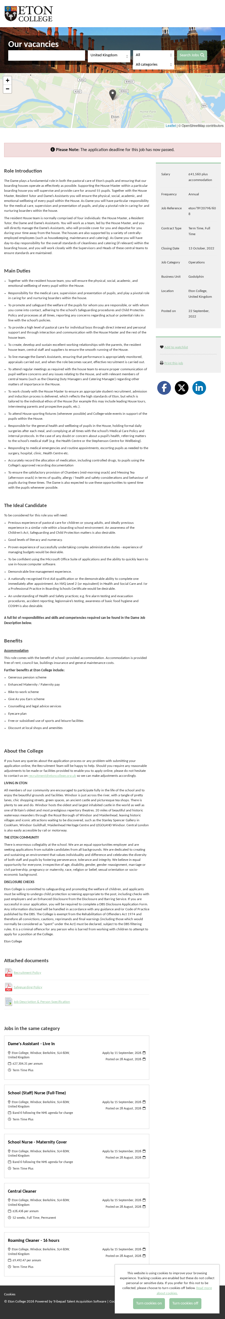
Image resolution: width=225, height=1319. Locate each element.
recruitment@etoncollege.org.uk (52, 776)
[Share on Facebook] (164, 388)
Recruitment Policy (27, 973)
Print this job (173, 363)
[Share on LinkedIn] (199, 388)
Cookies (9, 1294)
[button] (112, 95)
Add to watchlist (176, 347)
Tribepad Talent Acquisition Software (79, 1301)
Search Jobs (189, 55)
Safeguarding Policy (28, 987)
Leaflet (171, 125)
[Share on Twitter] (182, 388)
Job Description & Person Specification (42, 1002)
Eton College (29, 13)
